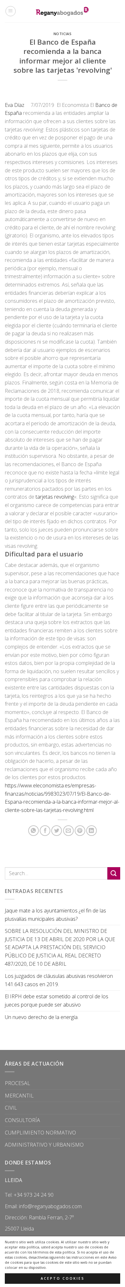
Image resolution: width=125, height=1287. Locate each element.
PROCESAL (17, 1083)
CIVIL (11, 1107)
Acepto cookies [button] (63, 1278)
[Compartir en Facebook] (45, 830)
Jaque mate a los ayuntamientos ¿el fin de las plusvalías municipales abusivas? (55, 914)
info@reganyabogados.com (50, 1206)
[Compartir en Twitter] (56, 830)
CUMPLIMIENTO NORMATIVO (40, 1132)
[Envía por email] (68, 830)
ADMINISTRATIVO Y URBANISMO (44, 1144)
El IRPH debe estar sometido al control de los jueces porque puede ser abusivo (56, 1000)
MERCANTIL (19, 1095)
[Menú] (10, 11)
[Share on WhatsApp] (33, 830)
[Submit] (113, 873)
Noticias (62, 33)
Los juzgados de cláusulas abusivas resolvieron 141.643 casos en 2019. (59, 980)
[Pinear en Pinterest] (80, 830)
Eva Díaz (18, 104)
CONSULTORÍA (22, 1120)
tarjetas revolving (55, 496)
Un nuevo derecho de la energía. (42, 1017)
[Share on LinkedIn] (91, 830)
